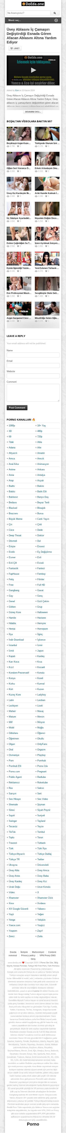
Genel (12, 601)
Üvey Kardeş (15, 881)
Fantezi (41, 568)
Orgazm (41, 749)
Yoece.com (14, 925)
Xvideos (41, 903)
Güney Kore (15, 612)
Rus (11, 788)
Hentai (12, 628)
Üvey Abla (14, 870)
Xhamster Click (45, 898)
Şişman (41, 804)
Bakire (40, 486)
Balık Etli (42, 491)
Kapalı (12, 656)
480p (39, 431)
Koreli (40, 678)
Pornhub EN (15, 766)
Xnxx (11, 903)
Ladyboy (41, 694)
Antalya (41, 475)
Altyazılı (13, 453)
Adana (12, 447)
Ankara (41, 469)
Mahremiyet (38, 952)
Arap (11, 480)
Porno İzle (42, 766)
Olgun (12, 744)
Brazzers (13, 513)
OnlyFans (42, 744)
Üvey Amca (43, 870)
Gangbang (14, 590)
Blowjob (41, 508)
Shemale (13, 804)
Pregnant (41, 771)
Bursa (40, 513)
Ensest (41, 546)
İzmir (39, 645)
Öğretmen (14, 738)
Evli (39, 557)
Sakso (40, 788)
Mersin (40, 716)
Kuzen (40, 689)
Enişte (12, 546)
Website (11, 371)
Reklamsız (14, 782)
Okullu (40, 738)
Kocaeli (41, 667)
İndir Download (16, 639)
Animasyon (43, 464)
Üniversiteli (43, 865)
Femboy (41, 574)
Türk (11, 848)
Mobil (11, 727)
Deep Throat (15, 535)
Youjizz (41, 925)
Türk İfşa (41, 848)
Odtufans (13, 733)
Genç (40, 595)
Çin (10, 524)
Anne (11, 475)
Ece (17, 90)
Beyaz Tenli (43, 502)
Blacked (13, 508)
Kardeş (41, 656)
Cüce (11, 530)
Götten (12, 606)
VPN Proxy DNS (48, 955)
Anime (12, 469)
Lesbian (41, 700)
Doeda (13, 952)
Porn (11, 760)
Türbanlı (41, 843)
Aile (39, 447)
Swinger (13, 821)
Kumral (41, 683)
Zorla (39, 936)
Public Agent (15, 777)
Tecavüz (13, 826)
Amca (12, 458)
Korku (12, 683)
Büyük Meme (15, 519)
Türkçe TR (14, 859)
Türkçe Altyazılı (17, 854)
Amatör (41, 453)
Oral (11, 749)
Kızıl (11, 667)
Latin (11, 700)
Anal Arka (14, 464)
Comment (12, 382)
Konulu (40, 672)
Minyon (41, 722)
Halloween (42, 612)
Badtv (12, 486)
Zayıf (40, 930)
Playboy (41, 755)
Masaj (40, 711)
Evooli (40, 563)
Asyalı (40, 480)
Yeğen (40, 914)
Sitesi (12, 810)
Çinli (39, 524)
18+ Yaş (41, 425)
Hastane (41, 617)
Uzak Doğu (14, 887)
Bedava (13, 502)
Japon (40, 650)
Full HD (41, 585)
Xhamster (14, 898)
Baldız (12, 491)
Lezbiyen (13, 705)
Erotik (12, 552)
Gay (11, 595)
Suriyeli (41, 815)
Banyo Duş (43, 497)
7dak (11, 442)
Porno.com (14, 771)
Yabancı (41, 908)
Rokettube (42, 782)
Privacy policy (28, 955)
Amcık (40, 458)
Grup (39, 606)
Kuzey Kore (15, 694)
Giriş (33, 959)
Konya (12, 678)
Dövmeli (13, 541)
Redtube (41, 777)
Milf (10, 722)
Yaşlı (11, 914)
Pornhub (41, 760)
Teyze (40, 826)
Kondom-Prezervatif (19, 672)
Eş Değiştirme (44, 552)
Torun (40, 837)
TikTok (12, 832)
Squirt (12, 815)
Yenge (12, 919)
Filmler (40, 579)
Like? (17, 48)
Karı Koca (14, 661)
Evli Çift (13, 563)
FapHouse (14, 574)
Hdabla (12, 623)
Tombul (41, 832)
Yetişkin (41, 919)
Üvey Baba (43, 876)
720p (39, 436)
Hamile (12, 617)
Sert (39, 793)
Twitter (40, 859)
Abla (39, 442)
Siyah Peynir (43, 810)
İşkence (41, 639)
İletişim (24, 952)
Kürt (11, 689)
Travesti (13, 843)
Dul (39, 541)
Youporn (13, 930)
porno (36, 991)
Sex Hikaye (15, 799)
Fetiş (11, 579)
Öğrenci (41, 733)
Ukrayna (13, 865)
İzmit (11, 650)
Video (12, 892)
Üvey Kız (42, 881)
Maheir (12, 711)
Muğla (40, 727)
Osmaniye (14, 755)
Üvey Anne (14, 876)
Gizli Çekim (43, 601)
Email (9, 361)
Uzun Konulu (43, 887)
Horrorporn (42, 628)
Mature (12, 716)
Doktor (40, 535)
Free (11, 585)
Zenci (11, 936)
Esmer (12, 557)
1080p (12, 425)
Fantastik (13, 568)
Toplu (11, 837)
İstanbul (13, 645)
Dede (40, 530)
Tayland (41, 821)
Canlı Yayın (43, 519)
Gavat (40, 590)
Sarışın (12, 793)
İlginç (40, 634)
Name (10, 350)
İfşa (11, 634)
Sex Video (42, 799)
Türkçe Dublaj (44, 854)
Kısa (39, 661)
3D (10, 431)
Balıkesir (13, 497)
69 (10, 436)
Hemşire (41, 623)
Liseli (40, 705)
